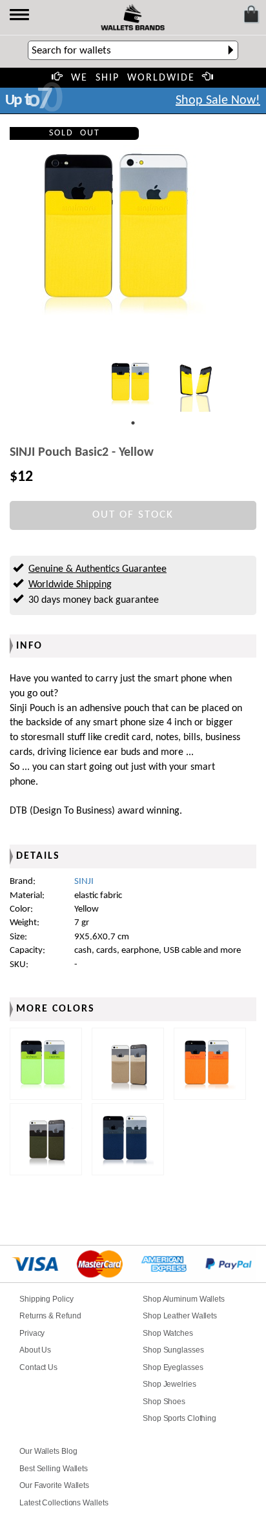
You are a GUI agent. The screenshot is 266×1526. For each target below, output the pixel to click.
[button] (20, 16)
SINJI (84, 881)
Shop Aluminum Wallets (184, 1299)
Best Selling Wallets (53, 1468)
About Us (35, 1350)
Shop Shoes (164, 1401)
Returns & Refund (50, 1315)
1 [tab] (133, 422)
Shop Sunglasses (173, 1350)
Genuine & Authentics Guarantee (97, 569)
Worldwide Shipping (70, 585)
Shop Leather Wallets (180, 1315)
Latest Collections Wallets (63, 1502)
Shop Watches (168, 1333)
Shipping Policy (46, 1299)
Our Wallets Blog (48, 1451)
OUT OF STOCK (133, 514)
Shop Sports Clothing (179, 1418)
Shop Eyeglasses (173, 1367)
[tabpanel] (133, 383)
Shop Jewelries (169, 1384)
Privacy (32, 1333)
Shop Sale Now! (218, 100)
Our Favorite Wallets (54, 1485)
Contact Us (38, 1367)
